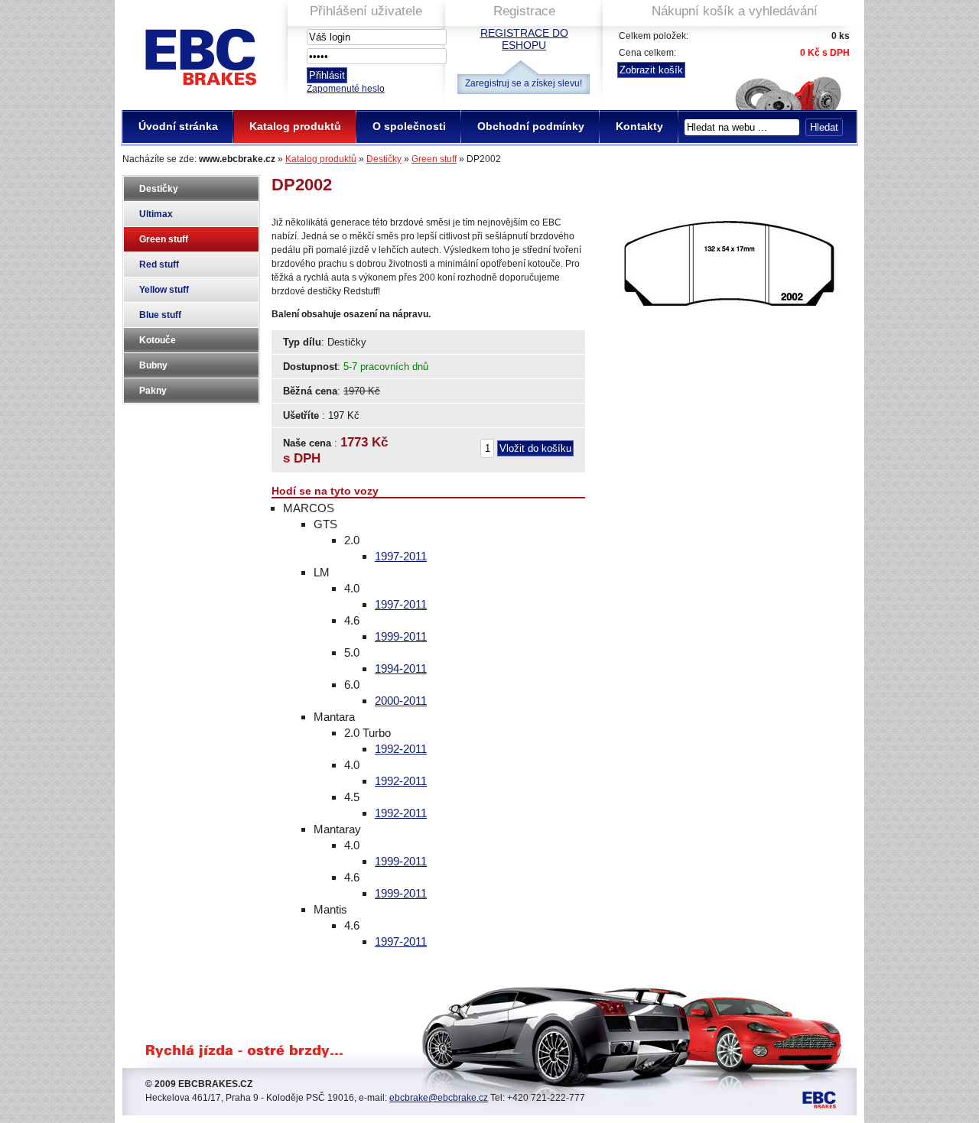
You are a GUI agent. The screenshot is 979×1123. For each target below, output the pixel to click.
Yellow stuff (164, 289)
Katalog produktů (320, 159)
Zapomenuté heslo (346, 88)
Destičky (384, 159)
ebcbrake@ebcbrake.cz (438, 1097)
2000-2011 (401, 700)
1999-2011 (401, 636)
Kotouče (157, 340)
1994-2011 (401, 668)
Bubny (153, 365)
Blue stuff (160, 315)
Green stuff (434, 159)
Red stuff (159, 264)
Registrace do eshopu (524, 39)
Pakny (153, 390)
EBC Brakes (199, 51)
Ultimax (156, 214)
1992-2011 (401, 748)
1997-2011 (401, 556)
